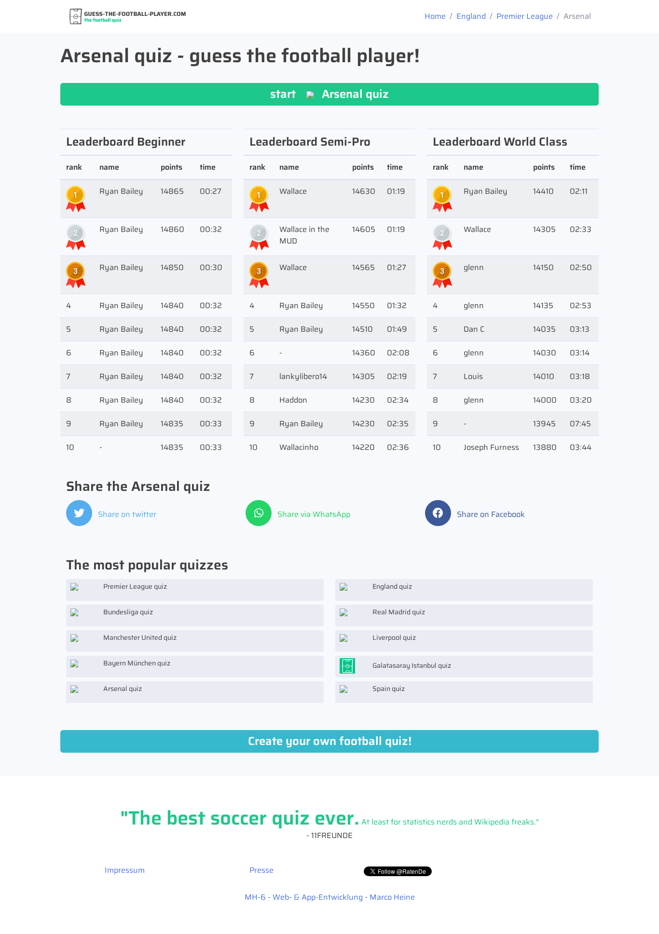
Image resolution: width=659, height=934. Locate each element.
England (471, 16)
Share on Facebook (490, 514)
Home (435, 16)
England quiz (391, 586)
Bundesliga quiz (127, 612)
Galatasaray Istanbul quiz (411, 665)
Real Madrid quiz (398, 612)
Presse (261, 870)
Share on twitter (126, 514)
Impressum (125, 870)
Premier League (524, 16)
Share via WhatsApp (312, 514)
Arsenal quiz (122, 688)
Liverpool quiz (393, 637)
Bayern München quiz (136, 663)
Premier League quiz (134, 586)
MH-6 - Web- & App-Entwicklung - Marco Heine (330, 897)
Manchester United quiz (139, 637)
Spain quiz (388, 688)
